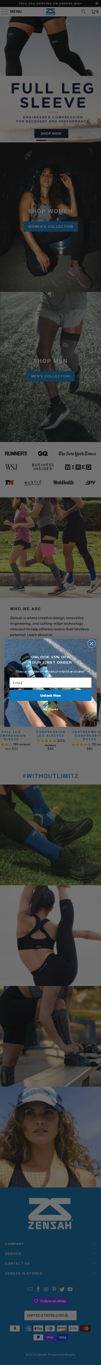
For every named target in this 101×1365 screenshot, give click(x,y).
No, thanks (50, 709)
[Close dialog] (91, 643)
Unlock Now (50, 695)
